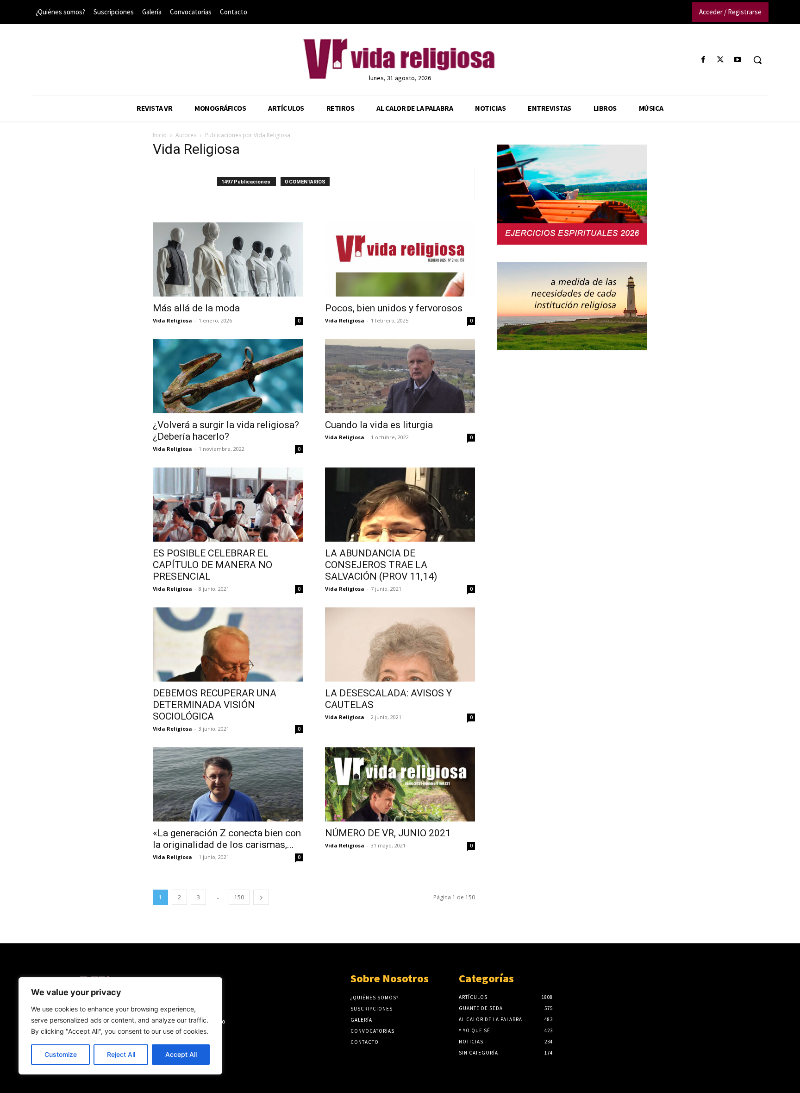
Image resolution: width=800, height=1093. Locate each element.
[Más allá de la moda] (228, 259)
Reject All (121, 1054)
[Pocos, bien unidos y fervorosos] (400, 259)
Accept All (181, 1054)
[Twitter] (720, 60)
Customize (60, 1054)
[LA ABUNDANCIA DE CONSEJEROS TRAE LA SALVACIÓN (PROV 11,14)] (400, 505)
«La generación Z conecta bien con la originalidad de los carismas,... (227, 839)
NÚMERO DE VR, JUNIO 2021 (388, 833)
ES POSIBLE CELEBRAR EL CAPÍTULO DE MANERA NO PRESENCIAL (212, 565)
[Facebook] (703, 60)
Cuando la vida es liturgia (379, 424)
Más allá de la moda (196, 308)
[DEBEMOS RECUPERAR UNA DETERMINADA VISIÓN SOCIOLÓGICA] (228, 644)
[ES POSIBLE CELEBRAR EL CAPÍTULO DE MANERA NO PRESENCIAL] (228, 505)
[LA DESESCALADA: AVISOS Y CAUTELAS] (400, 644)
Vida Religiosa (172, 320)
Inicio (160, 135)
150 (239, 897)
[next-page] (261, 897)
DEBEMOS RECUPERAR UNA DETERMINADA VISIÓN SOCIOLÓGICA (214, 705)
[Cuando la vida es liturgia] (400, 376)
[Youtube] (737, 60)
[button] (757, 60)
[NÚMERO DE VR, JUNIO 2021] (400, 784)
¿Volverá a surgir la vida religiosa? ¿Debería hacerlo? (226, 430)
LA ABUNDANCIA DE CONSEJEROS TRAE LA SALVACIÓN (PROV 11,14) (381, 565)
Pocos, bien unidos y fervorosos (393, 308)
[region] (120, 1025)
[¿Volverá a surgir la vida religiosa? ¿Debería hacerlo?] (228, 376)
